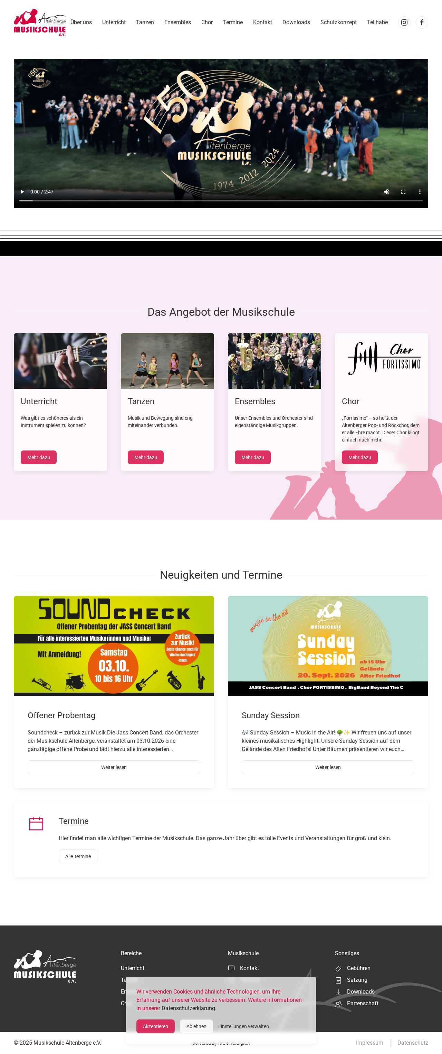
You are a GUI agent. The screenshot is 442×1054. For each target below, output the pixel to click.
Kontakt (262, 22)
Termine (233, 22)
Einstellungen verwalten (243, 1026)
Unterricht (114, 22)
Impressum (369, 1042)
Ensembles (177, 22)
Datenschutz (412, 1042)
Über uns (81, 22)
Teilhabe (377, 22)
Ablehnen (196, 1026)
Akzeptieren (155, 1026)
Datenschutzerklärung (188, 1008)
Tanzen (145, 22)
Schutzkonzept (338, 22)
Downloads (296, 22)
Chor (207, 22)
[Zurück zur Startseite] (40, 22)
